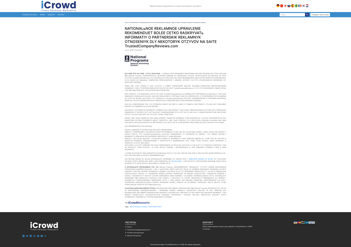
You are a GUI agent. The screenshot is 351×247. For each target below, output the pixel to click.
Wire (159, 207)
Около (42, 15)
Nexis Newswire (135, 207)
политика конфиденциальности (138, 230)
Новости (51, 15)
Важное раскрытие (134, 235)
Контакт (207, 229)
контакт (61, 15)
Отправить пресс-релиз (320, 15)
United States (152, 207)
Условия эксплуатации (135, 233)
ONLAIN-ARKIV (176, 161)
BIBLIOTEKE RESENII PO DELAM (201, 159)
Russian (144, 207)
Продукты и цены (29, 15)
